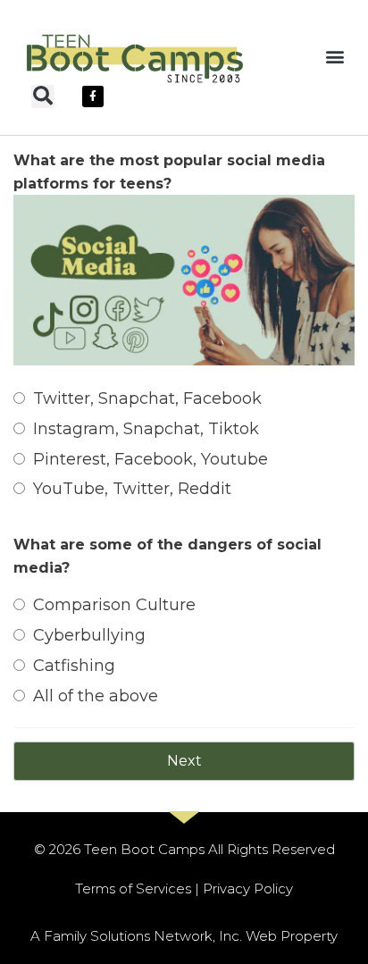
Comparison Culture (114, 605)
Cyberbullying (89, 635)
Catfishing (74, 665)
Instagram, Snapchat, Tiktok (146, 429)
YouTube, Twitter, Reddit (132, 489)
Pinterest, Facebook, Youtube (150, 459)
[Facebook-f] (93, 96)
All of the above (95, 696)
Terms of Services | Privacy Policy (184, 888)
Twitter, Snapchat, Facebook (147, 398)
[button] (335, 56)
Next (184, 760)
